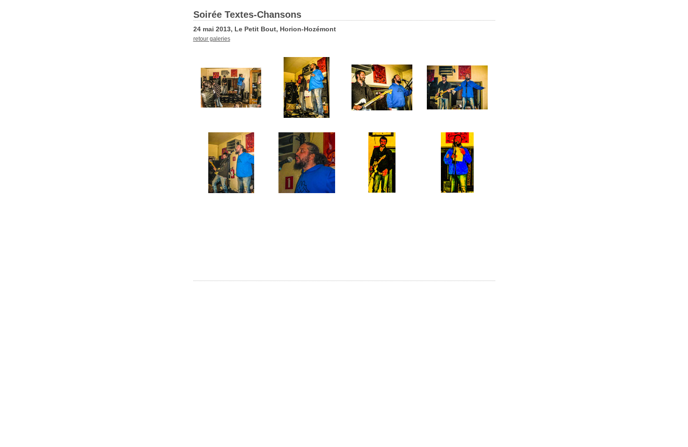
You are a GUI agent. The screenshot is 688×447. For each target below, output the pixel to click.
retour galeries (211, 39)
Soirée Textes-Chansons (247, 14)
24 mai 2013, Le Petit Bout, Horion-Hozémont (264, 29)
